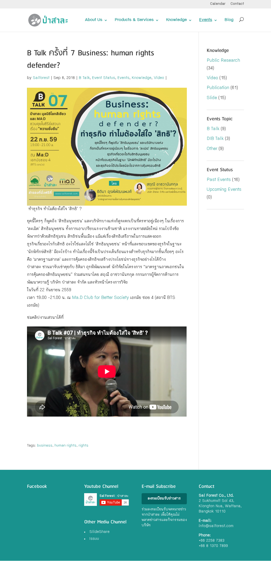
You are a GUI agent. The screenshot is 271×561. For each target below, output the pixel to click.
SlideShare (99, 532)
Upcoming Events (224, 190)
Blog (229, 20)
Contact (237, 4)
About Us (93, 20)
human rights (65, 446)
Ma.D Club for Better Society (100, 298)
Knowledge (176, 20)
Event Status (103, 78)
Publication (218, 88)
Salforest (41, 78)
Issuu (94, 539)
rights (83, 446)
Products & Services (134, 20)
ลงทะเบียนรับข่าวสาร (164, 499)
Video (159, 78)
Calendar (217, 4)
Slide (212, 98)
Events (205, 20)
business (44, 446)
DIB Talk (215, 139)
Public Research (223, 61)
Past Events (219, 180)
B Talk (84, 78)
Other (212, 149)
